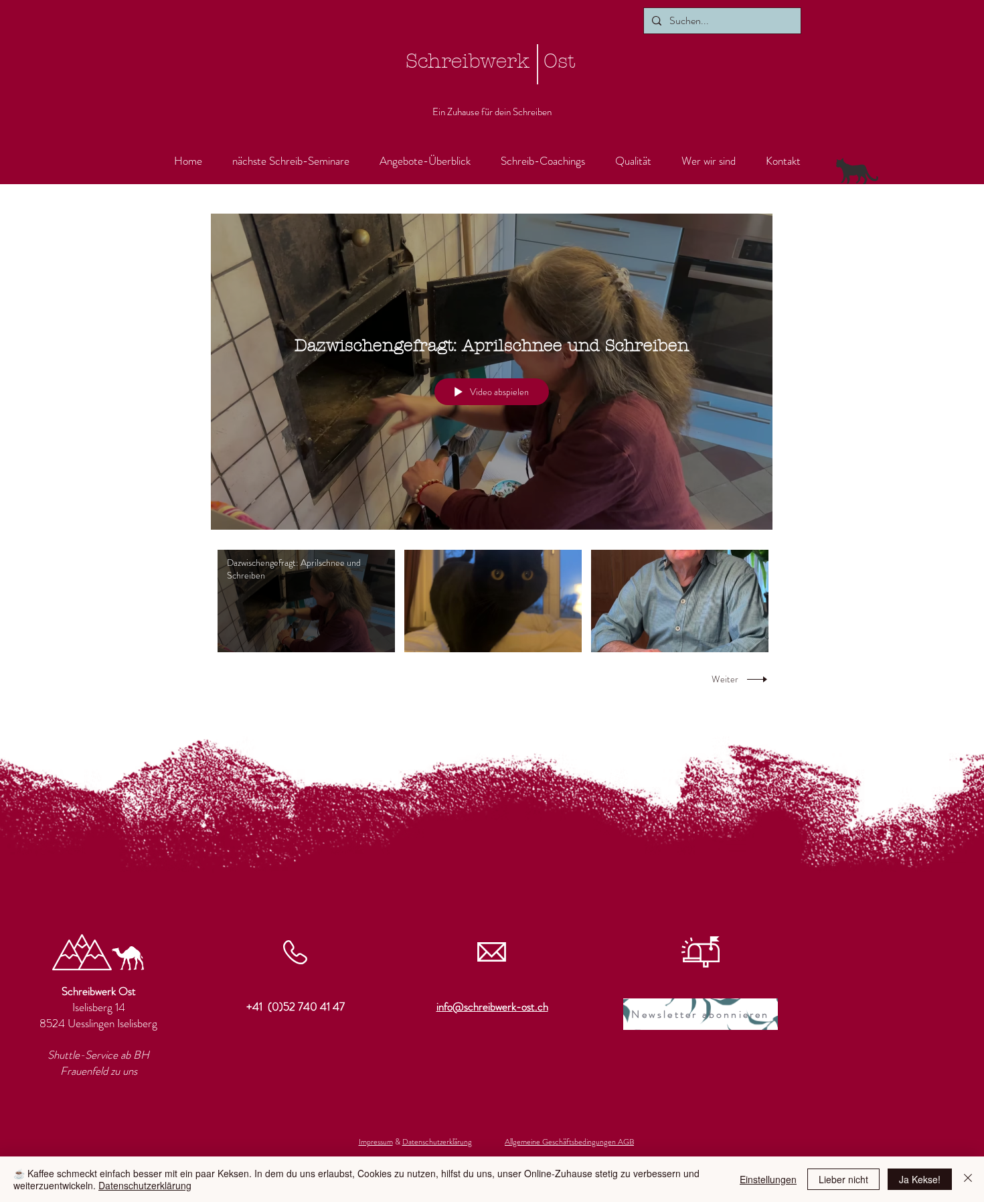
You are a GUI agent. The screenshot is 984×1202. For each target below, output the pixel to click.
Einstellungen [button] (768, 1179)
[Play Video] (306, 601)
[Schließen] (968, 1179)
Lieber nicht (843, 1179)
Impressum (376, 1142)
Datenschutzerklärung (437, 1142)
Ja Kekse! (919, 1179)
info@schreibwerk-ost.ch (492, 1006)
